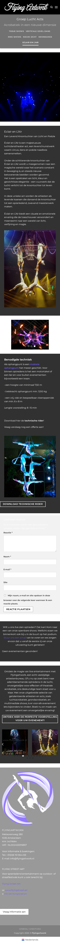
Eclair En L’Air (30, 42)
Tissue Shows (16, 31)
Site (5, 582)
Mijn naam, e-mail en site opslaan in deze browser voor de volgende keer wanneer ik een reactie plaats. (27, 599)
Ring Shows (14, 37)
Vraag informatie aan (14, 911)
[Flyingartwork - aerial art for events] (26, 7)
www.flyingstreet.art (16, 890)
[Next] (57, 744)
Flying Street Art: (11, 883)
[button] (51, 7)
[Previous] (3, 744)
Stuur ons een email (15, 637)
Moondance (45, 37)
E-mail (7, 569)
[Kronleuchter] (30, 335)
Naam (7, 556)
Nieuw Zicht (30, 37)
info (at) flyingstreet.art (15, 894)
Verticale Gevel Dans (38, 31)
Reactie (8, 532)
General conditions (30, 929)
